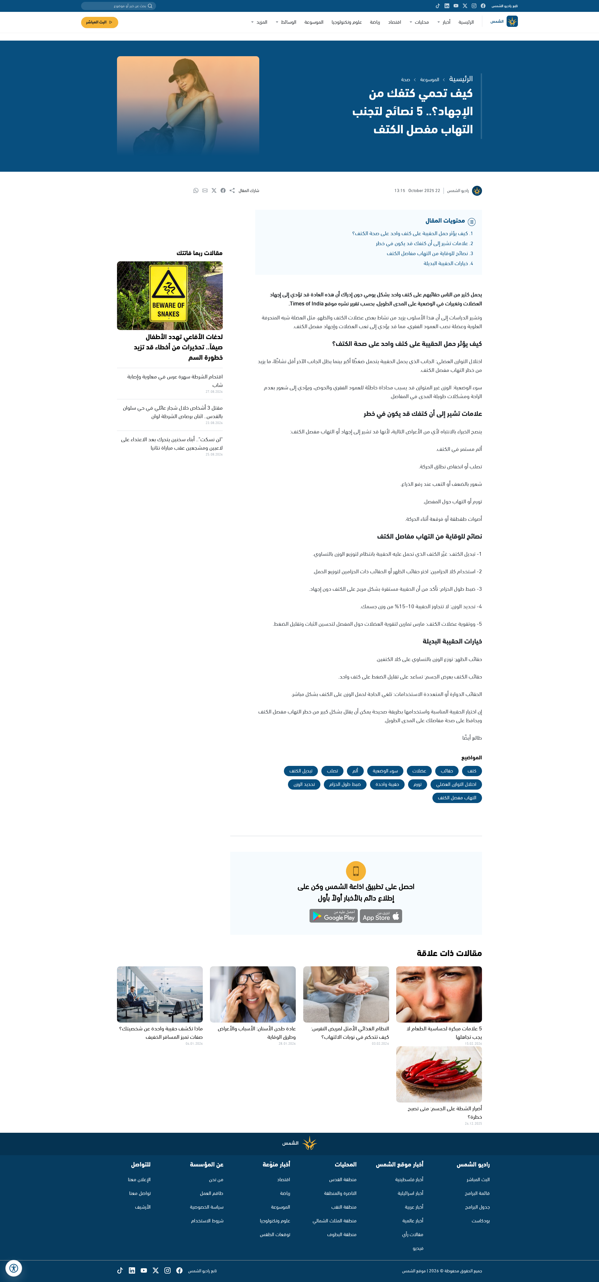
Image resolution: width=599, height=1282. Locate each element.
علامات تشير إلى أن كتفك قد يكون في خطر (422, 243)
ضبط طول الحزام (345, 784)
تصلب (332, 771)
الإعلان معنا (139, 1179)
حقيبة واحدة (387, 784)
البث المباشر (96, 22)
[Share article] (234, 191)
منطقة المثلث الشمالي (335, 1221)
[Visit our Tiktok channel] (438, 5)
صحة (405, 79)
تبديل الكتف (301, 771)
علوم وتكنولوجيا (347, 22)
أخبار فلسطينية (409, 1179)
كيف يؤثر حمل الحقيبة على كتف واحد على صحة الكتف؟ (410, 233)
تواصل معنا (140, 1193)
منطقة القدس (343, 1179)
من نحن (216, 1179)
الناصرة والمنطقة (340, 1193)
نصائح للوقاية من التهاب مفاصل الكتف (427, 253)
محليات (422, 22)
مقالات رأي (412, 1234)
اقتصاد (394, 22)
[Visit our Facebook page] (483, 5)
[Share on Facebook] (225, 191)
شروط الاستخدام (207, 1221)
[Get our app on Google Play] (333, 917)
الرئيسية (466, 22)
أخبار (446, 22)
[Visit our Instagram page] (474, 5)
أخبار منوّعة (276, 1164)
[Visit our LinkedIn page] (447, 5)
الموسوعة (314, 22)
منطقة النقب (344, 1207)
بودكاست (481, 1221)
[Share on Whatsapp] (197, 191)
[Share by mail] (207, 191)
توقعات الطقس (275, 1234)
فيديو (418, 1248)
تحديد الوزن (304, 784)
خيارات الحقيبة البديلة (446, 263)
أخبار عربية (414, 1207)
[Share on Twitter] (216, 191)
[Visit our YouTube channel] (456, 5)
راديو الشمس (473, 1164)
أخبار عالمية (412, 1221)
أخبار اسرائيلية (410, 1193)
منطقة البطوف (342, 1234)
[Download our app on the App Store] (380, 917)
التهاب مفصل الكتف (457, 797)
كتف (472, 771)
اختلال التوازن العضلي (456, 784)
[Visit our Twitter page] (465, 5)
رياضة (375, 22)
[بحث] (150, 6)
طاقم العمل (211, 1193)
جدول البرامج (477, 1207)
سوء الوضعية (385, 771)
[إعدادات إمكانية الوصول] (14, 1268)
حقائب (447, 771)
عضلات (419, 771)
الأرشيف (143, 1207)
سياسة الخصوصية (206, 1207)
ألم (355, 771)
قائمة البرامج (477, 1193)
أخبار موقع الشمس (399, 1164)
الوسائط (288, 22)
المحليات (346, 1164)
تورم (417, 784)
